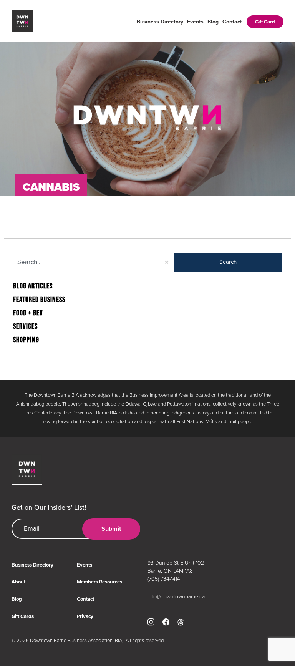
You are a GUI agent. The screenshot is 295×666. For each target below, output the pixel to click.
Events (195, 22)
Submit (111, 528)
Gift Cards (23, 616)
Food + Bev (28, 313)
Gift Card (265, 21)
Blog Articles (33, 286)
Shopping (26, 340)
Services (25, 326)
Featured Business (39, 299)
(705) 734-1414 (164, 579)
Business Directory (160, 22)
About (18, 581)
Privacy (85, 616)
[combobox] (93, 262)
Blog (213, 22)
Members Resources (99, 581)
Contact (232, 22)
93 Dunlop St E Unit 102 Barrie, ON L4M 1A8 (176, 567)
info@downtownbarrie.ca (176, 597)
